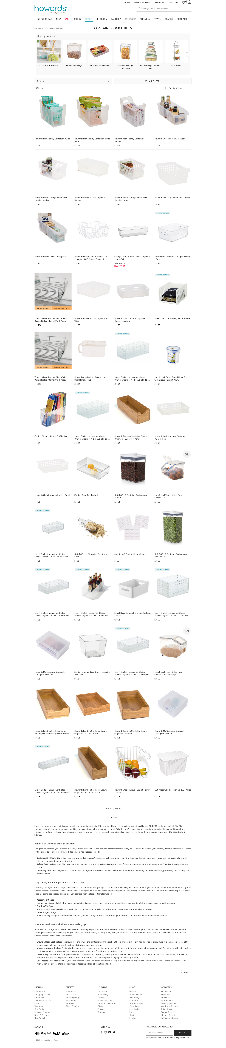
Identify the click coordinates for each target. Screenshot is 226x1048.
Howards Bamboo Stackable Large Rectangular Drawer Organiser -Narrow (52, 732)
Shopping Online (42, 994)
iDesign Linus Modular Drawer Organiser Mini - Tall (92, 673)
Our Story (102, 991)
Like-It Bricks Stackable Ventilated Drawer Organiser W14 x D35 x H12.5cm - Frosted (132, 378)
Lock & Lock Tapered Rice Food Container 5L (168, 496)
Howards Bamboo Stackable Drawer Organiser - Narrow (130, 732)
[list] (113, 56)
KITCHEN (89, 19)
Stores (127, 2)
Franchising (103, 994)
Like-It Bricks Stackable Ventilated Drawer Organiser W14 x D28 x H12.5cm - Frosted (92, 614)
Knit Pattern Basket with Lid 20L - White (172, 790)
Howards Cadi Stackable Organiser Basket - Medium (130, 319)
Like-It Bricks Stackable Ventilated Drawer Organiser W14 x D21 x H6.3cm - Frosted (132, 673)
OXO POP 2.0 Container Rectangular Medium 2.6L (170, 555)
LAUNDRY (116, 19)
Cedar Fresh (134, 1006)
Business (70, 1003)
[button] (73, 81)
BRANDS (169, 19)
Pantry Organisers (169, 1012)
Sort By (168, 88)
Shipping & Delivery (43, 1000)
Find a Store (40, 991)
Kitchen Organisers (169, 1015)
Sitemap (102, 1012)
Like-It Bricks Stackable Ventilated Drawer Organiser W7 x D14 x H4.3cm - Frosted (52, 555)
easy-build (134, 1009)
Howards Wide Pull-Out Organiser (169, 138)
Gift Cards (39, 1009)
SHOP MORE (183, 19)
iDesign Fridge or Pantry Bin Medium (51, 436)
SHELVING (145, 19)
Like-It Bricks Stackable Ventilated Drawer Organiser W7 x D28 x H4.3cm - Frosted (52, 791)
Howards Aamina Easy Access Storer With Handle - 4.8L (90, 378)
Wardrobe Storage (169, 1006)
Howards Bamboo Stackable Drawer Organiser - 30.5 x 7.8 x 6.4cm (90, 791)
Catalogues (159, 2)
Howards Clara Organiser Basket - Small (52, 495)
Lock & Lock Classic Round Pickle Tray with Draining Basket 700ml (171, 378)
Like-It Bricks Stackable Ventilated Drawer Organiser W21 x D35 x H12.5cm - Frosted (92, 437)
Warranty (39, 1006)
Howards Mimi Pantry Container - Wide (52, 138)
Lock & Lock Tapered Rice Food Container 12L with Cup (168, 673)
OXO (131, 1015)
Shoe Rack (166, 997)
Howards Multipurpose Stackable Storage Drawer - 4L (169, 732)
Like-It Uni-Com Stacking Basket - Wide (172, 318)
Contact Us (71, 991)
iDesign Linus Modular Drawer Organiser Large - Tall (132, 257)
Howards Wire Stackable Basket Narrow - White (132, 791)
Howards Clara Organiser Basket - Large (172, 197)
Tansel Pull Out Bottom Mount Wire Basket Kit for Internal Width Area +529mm (51, 378)
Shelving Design (73, 997)
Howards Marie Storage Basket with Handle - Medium (51, 198)
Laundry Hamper (168, 1003)
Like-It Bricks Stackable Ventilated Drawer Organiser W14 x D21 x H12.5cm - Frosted (172, 614)
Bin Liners (165, 994)
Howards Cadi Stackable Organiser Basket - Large (170, 437)
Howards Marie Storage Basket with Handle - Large (130, 198)
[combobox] (164, 9)
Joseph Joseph (136, 1003)
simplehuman (135, 994)
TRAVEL (157, 19)
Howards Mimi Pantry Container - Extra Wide (92, 140)
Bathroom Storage (169, 1018)
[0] (183, 2)
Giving (101, 1006)
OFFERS (77, 19)
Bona (131, 1012)
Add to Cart (53, 128)
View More (113, 818)
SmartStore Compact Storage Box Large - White (132, 614)
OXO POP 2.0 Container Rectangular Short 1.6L (130, 496)
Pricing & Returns (106, 1000)
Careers (101, 997)
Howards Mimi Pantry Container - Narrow (129, 140)
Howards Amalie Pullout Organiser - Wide (90, 319)
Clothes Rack (167, 1000)
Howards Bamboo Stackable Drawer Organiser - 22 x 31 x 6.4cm (90, 732)
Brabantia (133, 1000)
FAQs (37, 1003)
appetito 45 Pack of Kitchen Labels (130, 554)
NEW (58, 19)
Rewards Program (142, 2)
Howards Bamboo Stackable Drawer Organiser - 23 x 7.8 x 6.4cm (130, 437)
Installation (71, 994)
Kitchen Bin (166, 991)
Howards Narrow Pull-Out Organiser (51, 256)
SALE (67, 19)
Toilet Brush (166, 1009)
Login (170, 2)
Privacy (101, 1009)
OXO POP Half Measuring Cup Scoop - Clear (91, 555)
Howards (133, 991)
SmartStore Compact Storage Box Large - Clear (172, 257)
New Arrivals (40, 1018)
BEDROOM (102, 19)
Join (176, 2)
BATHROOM (130, 19)
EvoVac (132, 1018)
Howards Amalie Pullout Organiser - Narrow (90, 198)
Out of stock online (173, 187)
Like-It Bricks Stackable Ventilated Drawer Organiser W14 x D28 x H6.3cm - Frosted (52, 614)
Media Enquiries (73, 1006)
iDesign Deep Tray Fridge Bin (87, 495)
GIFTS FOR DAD (44, 19)
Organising (71, 1000)
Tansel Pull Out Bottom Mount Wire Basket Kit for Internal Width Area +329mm (51, 319)
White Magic (135, 997)
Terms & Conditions (107, 1003)
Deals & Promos (42, 1015)
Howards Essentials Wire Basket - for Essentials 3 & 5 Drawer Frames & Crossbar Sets (90, 258)
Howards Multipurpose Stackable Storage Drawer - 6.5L (50, 673)
